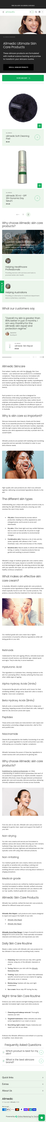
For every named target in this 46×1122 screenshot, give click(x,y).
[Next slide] (42, 357)
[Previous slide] (35, 357)
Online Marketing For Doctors (28, 1116)
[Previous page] (18, 214)
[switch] (31, 11)
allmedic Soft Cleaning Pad (17, 137)
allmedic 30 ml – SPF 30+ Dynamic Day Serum (16, 198)
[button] (3, 12)
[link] (23, 108)
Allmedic (13, 1102)
